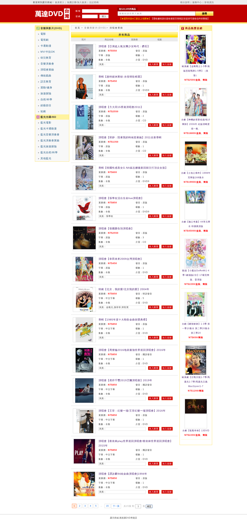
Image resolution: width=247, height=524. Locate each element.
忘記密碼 (94, 2)
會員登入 (59, 2)
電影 (43, 33)
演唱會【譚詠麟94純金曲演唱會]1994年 (123, 473)
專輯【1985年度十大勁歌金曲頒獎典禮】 (123, 319)
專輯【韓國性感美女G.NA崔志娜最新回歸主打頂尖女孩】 (133, 167)
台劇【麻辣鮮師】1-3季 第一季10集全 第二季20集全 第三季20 (196, 328)
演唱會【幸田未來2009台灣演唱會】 (121, 258)
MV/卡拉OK (48, 51)
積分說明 (185, 2)
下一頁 (116, 506)
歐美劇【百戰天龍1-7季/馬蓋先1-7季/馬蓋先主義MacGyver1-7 (196, 382)
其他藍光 (46, 158)
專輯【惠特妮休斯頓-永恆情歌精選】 (121, 76)
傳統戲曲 (46, 75)
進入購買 (153, 64)
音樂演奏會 (47, 63)
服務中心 (197, 2)
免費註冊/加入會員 (77, 2)
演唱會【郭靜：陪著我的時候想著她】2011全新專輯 (130, 137)
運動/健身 (46, 87)
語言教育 (46, 81)
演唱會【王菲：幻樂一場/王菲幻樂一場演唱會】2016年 (132, 410)
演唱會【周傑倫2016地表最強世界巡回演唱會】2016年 (132, 349)
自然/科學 (46, 99)
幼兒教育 (46, 57)
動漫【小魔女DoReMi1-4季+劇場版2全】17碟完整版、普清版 (195, 275)
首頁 (77, 28)
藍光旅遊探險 (49, 146)
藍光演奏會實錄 (50, 140)
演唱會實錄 (47, 69)
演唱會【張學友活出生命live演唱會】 (121, 198)
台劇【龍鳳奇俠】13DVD (195, 430)
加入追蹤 (167, 64)
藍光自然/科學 (49, 152)
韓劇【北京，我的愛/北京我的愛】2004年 (124, 289)
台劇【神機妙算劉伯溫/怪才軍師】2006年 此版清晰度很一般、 (195, 124)
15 (107, 506)
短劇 (43, 111)
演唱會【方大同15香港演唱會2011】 (121, 107)
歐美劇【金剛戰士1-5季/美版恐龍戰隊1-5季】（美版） (196, 71)
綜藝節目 (46, 105)
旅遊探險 (46, 93)
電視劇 (45, 39)
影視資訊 (209, 2)
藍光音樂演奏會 (50, 134)
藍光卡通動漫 (49, 128)
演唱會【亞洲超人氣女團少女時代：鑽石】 (124, 46)
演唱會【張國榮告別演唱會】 (116, 228)
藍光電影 (46, 122)
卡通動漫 (46, 45)
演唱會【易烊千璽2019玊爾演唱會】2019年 (125, 380)
